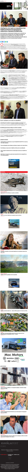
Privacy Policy (10, 457)
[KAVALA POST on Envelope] (3, 446)
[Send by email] (7, 41)
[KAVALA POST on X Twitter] (2, 446)
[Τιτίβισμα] (1, 41)
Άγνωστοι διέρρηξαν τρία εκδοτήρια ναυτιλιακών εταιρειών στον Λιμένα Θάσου (14, 145)
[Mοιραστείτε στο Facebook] (2, 41)
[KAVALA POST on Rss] (5, 446)
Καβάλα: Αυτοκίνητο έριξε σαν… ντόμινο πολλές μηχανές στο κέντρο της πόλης (14, 310)
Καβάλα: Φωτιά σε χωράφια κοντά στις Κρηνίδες (9, 274)
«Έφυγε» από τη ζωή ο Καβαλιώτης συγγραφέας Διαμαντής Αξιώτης (11, 215)
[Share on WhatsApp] (5, 41)
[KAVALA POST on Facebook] (1, 446)
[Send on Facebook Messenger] (4, 41)
